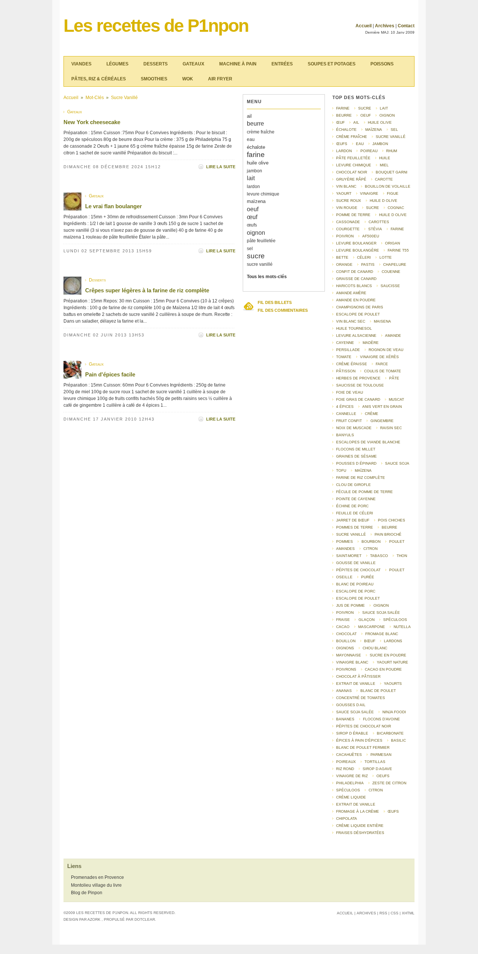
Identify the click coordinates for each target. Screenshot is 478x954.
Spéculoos (395, 620)
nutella (402, 627)
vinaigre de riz (352, 776)
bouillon (346, 641)
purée (367, 577)
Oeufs (382, 776)
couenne (391, 272)
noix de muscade (354, 428)
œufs (252, 225)
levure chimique (263, 194)
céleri (364, 257)
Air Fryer (220, 78)
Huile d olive (393, 215)
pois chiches (391, 520)
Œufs (393, 811)
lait (251, 178)
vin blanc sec (350, 321)
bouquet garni (391, 172)
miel (384, 165)
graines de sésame (356, 456)
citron (370, 549)
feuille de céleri (354, 513)
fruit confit (349, 421)
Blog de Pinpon (86, 892)
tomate (343, 357)
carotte (384, 179)
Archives (384, 25)
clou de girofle (353, 485)
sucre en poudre (388, 655)
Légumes (117, 64)
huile (384, 158)
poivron (345, 236)
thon (402, 556)
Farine (397, 229)
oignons (345, 648)
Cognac (396, 208)
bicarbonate (390, 733)
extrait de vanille (355, 683)
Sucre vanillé (351, 534)
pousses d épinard (356, 463)
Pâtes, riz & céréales (98, 78)
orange (344, 264)
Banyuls (345, 435)
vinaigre (369, 193)
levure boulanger (356, 243)
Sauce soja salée (381, 612)
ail (249, 116)
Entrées (282, 64)
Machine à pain (238, 64)
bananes (345, 719)
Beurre (389, 527)
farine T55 (398, 250)
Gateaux (193, 64)
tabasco (379, 556)
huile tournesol (354, 328)
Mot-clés (95, 97)
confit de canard (354, 272)
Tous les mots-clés (267, 276)
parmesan (380, 755)
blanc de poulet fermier (362, 747)
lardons (393, 641)
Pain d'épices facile (110, 374)
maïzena (256, 201)
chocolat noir (351, 172)
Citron (376, 790)
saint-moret (348, 556)
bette (342, 257)
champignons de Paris (359, 307)
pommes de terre (354, 527)
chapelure (394, 264)
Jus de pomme (350, 605)
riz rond (345, 769)
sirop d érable (352, 733)
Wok (187, 78)
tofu (341, 470)
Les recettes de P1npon (155, 26)
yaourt (343, 193)
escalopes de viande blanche (368, 442)
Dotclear (144, 919)
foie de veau (349, 392)
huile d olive (383, 201)
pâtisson (346, 371)
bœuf (369, 641)
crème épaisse (351, 364)
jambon (254, 170)
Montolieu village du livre (96, 885)
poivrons (346, 669)
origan (392, 243)
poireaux (346, 762)
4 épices (345, 406)
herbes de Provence (358, 378)
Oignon (381, 605)
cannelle (346, 414)
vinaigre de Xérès (379, 357)
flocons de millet (355, 449)
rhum (391, 151)
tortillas (374, 762)
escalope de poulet (358, 314)
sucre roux (348, 201)
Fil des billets (275, 302)
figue (392, 193)
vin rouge (346, 208)
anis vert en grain (382, 406)
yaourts (393, 683)
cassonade (348, 222)
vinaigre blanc (352, 662)
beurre (255, 123)
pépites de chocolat (358, 570)
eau (251, 139)
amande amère (351, 293)
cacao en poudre (383, 669)
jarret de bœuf (352, 520)
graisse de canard (356, 279)
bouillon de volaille (387, 186)
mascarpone (371, 627)
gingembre (382, 421)
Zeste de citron (389, 783)
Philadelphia (350, 783)
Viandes (81, 64)
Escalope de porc (355, 591)
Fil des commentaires (283, 310)
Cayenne (345, 343)
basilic (398, 740)
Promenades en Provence (97, 877)
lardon (253, 186)
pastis (368, 264)
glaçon (366, 620)
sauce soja (397, 463)
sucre (256, 256)
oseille (344, 577)
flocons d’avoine (381, 719)
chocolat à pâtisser (358, 676)
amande (393, 335)
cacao (343, 627)
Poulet (396, 541)
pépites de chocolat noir (363, 726)
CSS (394, 913)
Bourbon (371, 541)
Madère (371, 343)
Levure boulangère (357, 250)
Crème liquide (351, 797)
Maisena (382, 321)
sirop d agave (377, 769)
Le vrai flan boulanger (113, 206)
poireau (369, 151)
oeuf (252, 209)
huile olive (258, 163)
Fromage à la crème (357, 811)
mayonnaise (348, 655)
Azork (93, 919)
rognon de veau (386, 350)
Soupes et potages (332, 64)
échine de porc (352, 506)
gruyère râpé (351, 179)
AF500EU (370, 236)
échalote (256, 147)
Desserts (155, 64)
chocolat (346, 634)
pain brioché (388, 534)
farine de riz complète (360, 478)
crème (371, 414)
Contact (406, 25)
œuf (252, 217)
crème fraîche (260, 132)
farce (382, 364)
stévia (375, 229)
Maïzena (363, 470)
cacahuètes (349, 755)
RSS (383, 913)
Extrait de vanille (355, 804)
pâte (394, 378)
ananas (344, 691)
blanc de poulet (378, 691)
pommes (344, 541)
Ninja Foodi (394, 712)
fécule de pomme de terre (364, 492)
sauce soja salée (355, 712)
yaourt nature (392, 662)
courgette (348, 229)
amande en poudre (356, 300)
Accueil (364, 25)
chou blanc (375, 648)
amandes (345, 549)
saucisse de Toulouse (360, 385)
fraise (343, 620)
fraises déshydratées (360, 833)
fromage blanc (381, 634)
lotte (385, 257)
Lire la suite (220, 166)
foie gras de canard (358, 399)
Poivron (345, 612)
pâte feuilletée (261, 240)
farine (256, 155)
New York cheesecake (91, 122)
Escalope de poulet (358, 598)
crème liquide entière (360, 826)
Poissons (382, 64)
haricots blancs (354, 286)
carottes (379, 222)
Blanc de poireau (354, 584)
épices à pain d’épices (359, 740)
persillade (348, 350)
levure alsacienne (356, 335)
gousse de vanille (356, 563)
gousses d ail (351, 705)
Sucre (372, 208)
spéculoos (348, 790)
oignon (256, 233)
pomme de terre (353, 215)
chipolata (346, 818)
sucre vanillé (124, 97)
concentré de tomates (360, 698)
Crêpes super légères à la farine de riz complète (147, 290)
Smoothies (154, 78)
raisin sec (391, 428)
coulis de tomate (382, 371)
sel (250, 248)
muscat (396, 399)
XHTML (408, 913)
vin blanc (346, 186)
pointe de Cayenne (356, 499)
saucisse (390, 286)
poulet (396, 570)
